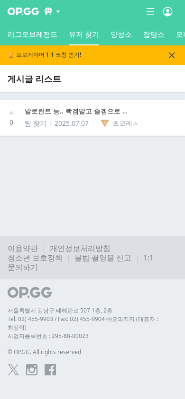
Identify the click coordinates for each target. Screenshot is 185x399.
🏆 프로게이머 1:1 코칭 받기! (44, 55)
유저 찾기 (84, 34)
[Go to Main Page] (23, 11)
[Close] (171, 55)
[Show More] (52, 11)
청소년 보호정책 (35, 257)
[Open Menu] (167, 11)
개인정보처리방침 (80, 248)
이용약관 (23, 248)
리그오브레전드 (32, 34)
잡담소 (154, 34)
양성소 (121, 34)
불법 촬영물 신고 (102, 257)
